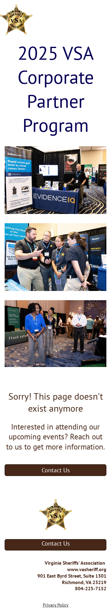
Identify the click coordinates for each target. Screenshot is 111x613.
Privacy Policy (55, 605)
